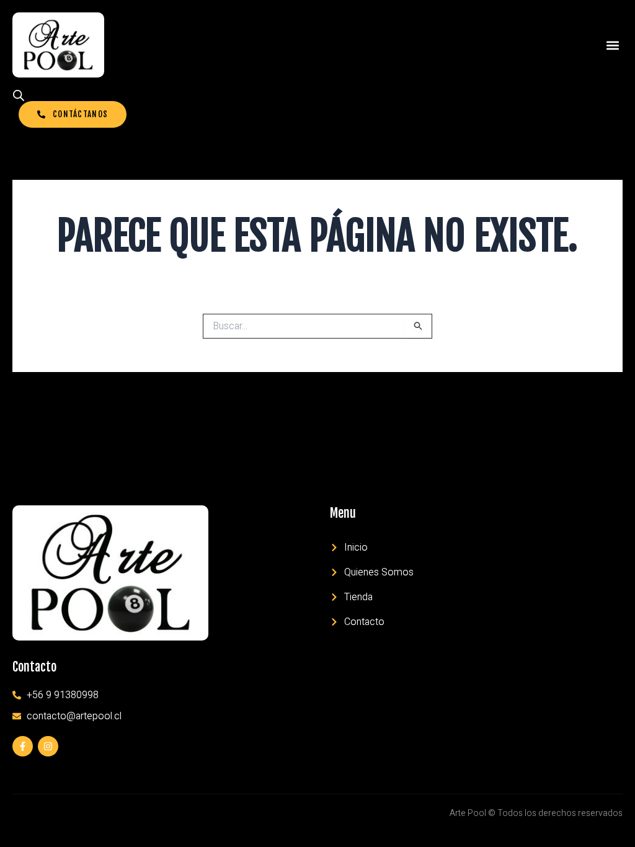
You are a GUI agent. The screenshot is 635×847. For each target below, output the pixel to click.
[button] (612, 45)
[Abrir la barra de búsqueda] (18, 95)
